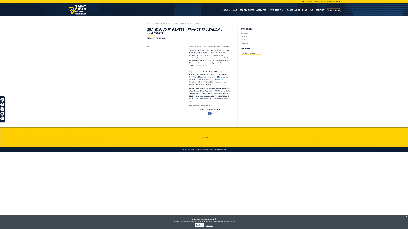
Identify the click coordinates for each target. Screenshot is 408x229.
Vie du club (244, 43)
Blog (304, 10)
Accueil (226, 10)
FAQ (311, 10)
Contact (320, 10)
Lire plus (209, 225)
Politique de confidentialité (203, 149)
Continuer (199, 225)
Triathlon (160, 23)
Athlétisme (244, 33)
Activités (261, 10)
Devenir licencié (320, 1)
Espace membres (332, 1)
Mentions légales (188, 149)
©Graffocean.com (220, 149)
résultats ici (202, 65)
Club (234, 10)
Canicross (244, 37)
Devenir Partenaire (306, 1)
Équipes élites (247, 10)
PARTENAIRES (293, 10)
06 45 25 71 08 (333, 10)
